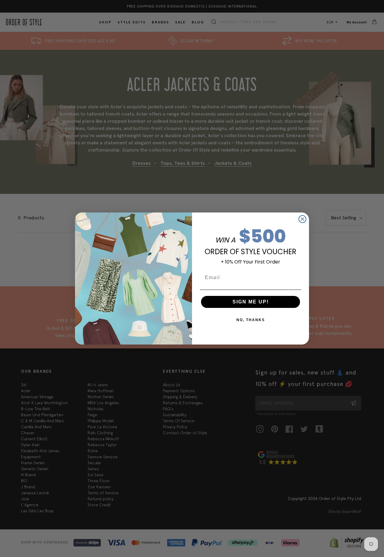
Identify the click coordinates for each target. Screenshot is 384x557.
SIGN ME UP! (250, 301)
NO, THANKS (250, 320)
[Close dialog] (302, 219)
